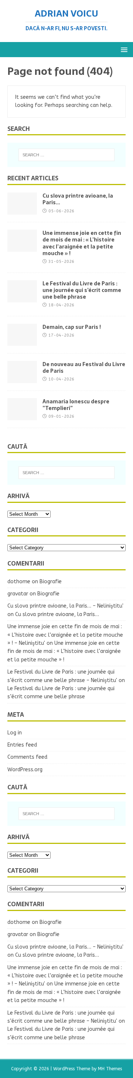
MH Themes (110, 1068)
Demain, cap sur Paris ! (71, 327)
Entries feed (22, 745)
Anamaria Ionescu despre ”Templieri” (75, 404)
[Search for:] (66, 155)
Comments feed (27, 757)
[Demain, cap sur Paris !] (22, 341)
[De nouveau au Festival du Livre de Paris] (22, 378)
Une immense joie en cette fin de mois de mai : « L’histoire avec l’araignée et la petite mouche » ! (81, 243)
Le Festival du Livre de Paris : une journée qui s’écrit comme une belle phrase (81, 290)
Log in (14, 733)
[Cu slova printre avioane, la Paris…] (22, 210)
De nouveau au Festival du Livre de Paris (83, 367)
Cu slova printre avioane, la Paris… (77, 199)
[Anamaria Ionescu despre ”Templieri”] (22, 416)
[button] (123, 49)
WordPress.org (24, 769)
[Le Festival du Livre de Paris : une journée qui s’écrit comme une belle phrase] (22, 298)
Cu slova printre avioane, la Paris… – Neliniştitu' (65, 606)
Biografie (51, 581)
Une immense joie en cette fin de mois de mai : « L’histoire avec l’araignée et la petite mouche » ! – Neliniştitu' (65, 634)
